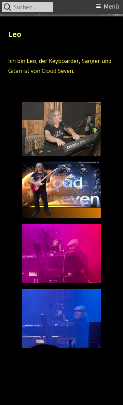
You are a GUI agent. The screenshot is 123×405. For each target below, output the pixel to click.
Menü (111, 6)
